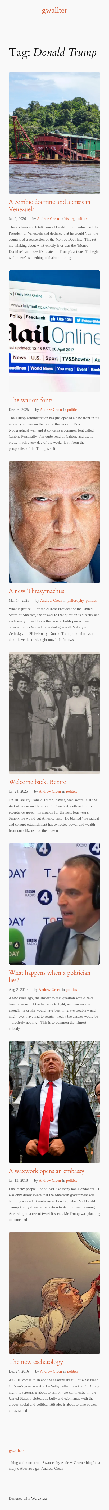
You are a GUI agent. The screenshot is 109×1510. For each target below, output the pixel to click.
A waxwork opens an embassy (46, 1171)
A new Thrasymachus (36, 591)
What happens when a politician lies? (49, 976)
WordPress (39, 1498)
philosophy (75, 600)
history (69, 219)
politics (81, 219)
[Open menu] (54, 25)
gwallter (54, 10)
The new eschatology (36, 1362)
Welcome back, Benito (37, 782)
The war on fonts (31, 400)
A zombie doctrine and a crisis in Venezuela (49, 205)
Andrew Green (48, 219)
